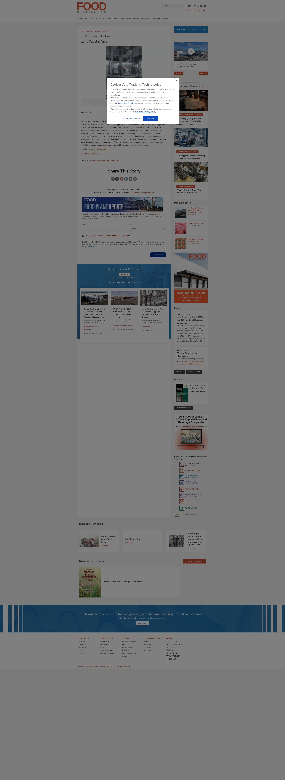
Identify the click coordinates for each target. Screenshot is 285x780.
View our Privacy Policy (145, 112)
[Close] (176, 80)
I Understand (151, 118)
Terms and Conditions (127, 103)
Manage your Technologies (132, 118)
